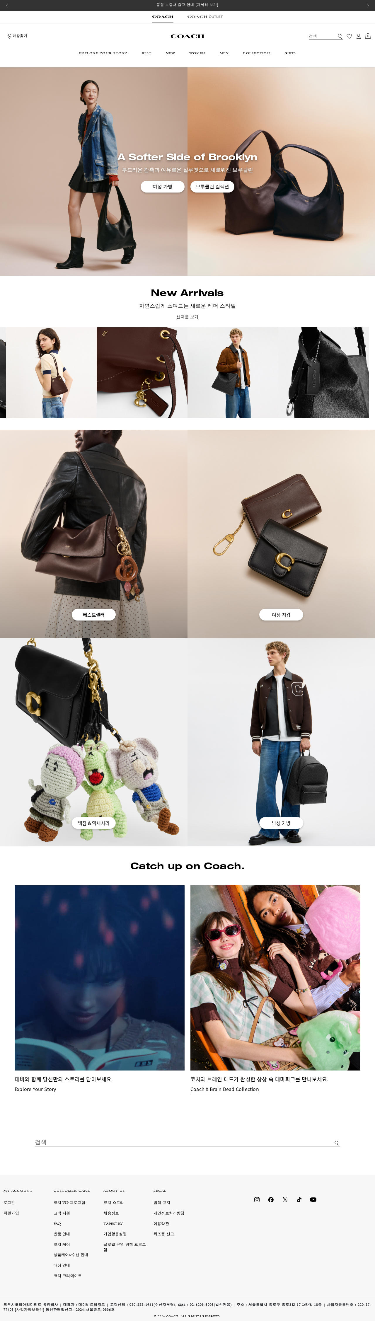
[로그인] (358, 36)
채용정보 (111, 1214)
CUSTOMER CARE (72, 1191)
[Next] (367, 5)
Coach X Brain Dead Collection (224, 1088)
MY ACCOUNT (18, 1191)
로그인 (9, 1203)
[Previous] (7, 5)
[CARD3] (233, 372)
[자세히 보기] (207, 5)
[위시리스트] (349, 36)
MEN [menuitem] (224, 53)
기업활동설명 (115, 1234)
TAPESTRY (113, 1224)
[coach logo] (187, 36)
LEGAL (160, 1191)
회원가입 (11, 1214)
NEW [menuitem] (170, 53)
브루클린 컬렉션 (212, 186)
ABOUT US (114, 1191)
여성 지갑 (281, 614)
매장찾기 (20, 36)
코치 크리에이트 (68, 1276)
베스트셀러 (94, 614)
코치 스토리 (113, 1203)
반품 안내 (62, 1234)
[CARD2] (142, 372)
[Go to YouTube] (313, 1200)
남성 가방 (281, 822)
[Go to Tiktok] (299, 1200)
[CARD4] (323, 372)
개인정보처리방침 (169, 1214)
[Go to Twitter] (285, 1200)
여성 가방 (162, 186)
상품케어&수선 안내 (71, 1255)
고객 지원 (62, 1214)
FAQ (57, 1224)
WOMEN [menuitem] (197, 53)
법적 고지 (162, 1203)
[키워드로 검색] (339, 36)
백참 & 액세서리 (93, 822)
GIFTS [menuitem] (290, 53)
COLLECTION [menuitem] (256, 53)
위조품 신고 (164, 1234)
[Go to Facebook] (271, 1200)
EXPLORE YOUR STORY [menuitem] (103, 53)
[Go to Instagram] (256, 1200)
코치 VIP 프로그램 (69, 1203)
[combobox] (326, 36)
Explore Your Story (35, 1088)
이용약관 (161, 1224)
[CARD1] (51, 372)
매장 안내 (62, 1266)
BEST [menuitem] (147, 53)
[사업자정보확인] (30, 1310)
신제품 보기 (187, 317)
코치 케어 (62, 1245)
